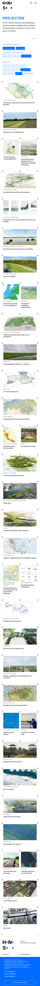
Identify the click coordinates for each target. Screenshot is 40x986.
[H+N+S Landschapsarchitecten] (8, 945)
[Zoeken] (31, 3)
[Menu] (35, 3)
